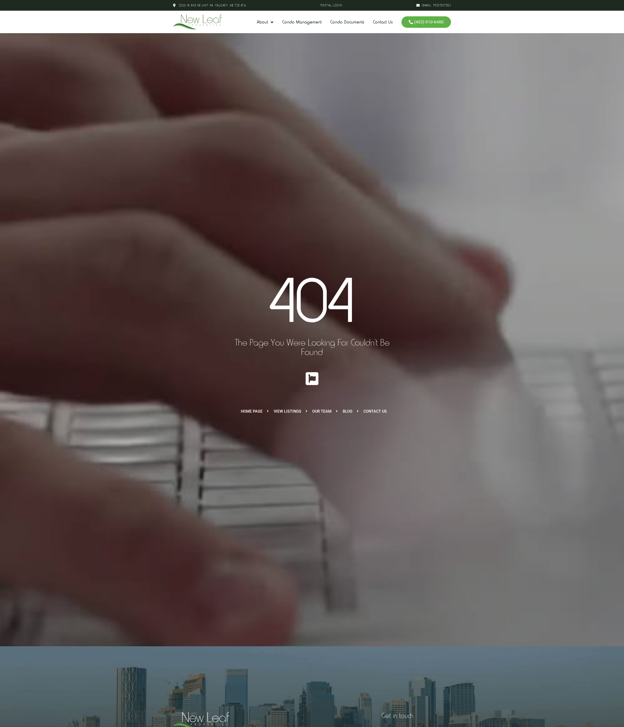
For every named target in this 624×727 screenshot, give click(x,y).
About (262, 22)
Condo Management (302, 22)
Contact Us (383, 22)
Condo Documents (347, 22)
